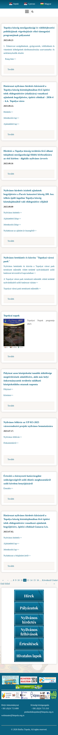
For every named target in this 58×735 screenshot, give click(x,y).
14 (31, 580)
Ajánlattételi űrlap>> (12, 218)
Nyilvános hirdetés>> (13, 212)
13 (28, 580)
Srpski (16, 4)
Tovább (11, 69)
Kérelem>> (8, 395)
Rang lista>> (10, 59)
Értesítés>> (8, 488)
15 (34, 580)
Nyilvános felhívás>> (13, 437)
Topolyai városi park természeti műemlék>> (22, 288)
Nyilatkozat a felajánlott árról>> (17, 555)
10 (18, 580)
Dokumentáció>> (11, 443)
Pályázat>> (8, 389)
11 (22, 580)
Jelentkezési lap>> (11, 118)
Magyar (48, 4)
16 (38, 580)
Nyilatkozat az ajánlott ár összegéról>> (20, 231)
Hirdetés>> (8, 112)
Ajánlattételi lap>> (11, 124)
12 (25, 580)
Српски (31, 4)
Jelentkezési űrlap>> (12, 224)
